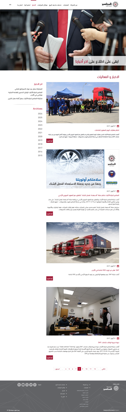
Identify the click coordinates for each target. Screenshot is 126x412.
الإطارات (86, 402)
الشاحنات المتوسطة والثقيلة (82, 390)
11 (91, 368)
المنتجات (66, 4)
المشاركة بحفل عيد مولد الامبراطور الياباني (28, 88)
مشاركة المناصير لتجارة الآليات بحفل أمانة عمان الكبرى (25, 98)
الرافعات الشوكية (84, 395)
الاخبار (34, 4)
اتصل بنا (20, 4)
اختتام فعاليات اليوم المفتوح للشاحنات (107, 130)
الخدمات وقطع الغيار (84, 406)
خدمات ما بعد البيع (55, 4)
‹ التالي (104, 368)
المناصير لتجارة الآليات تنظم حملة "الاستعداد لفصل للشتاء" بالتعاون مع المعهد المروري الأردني (88, 195)
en (10, 4)
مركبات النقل (85, 399)
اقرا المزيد (49, 140)
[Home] (110, 4)
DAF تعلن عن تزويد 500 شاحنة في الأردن (105, 270)
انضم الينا (27, 4)
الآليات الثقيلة (85, 393)
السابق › (57, 368)
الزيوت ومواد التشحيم (84, 404)
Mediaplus (117, 410)
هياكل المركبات (42, 4)
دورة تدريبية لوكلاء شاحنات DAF (108, 342)
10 (86, 368)
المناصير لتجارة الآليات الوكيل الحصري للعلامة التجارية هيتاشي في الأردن (25, 93)
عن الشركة (73, 4)
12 (95, 368)
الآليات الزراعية (85, 397)
